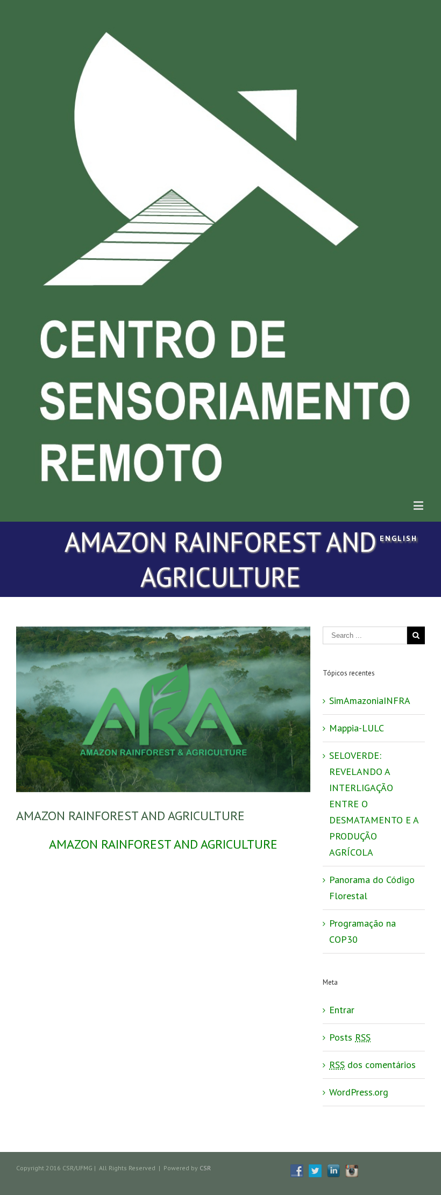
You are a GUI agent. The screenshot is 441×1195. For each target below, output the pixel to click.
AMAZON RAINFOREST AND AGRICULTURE (163, 844)
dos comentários (372, 1064)
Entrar (341, 1010)
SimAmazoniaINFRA (369, 700)
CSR (205, 1168)
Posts (350, 1037)
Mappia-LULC (356, 728)
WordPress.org (358, 1092)
